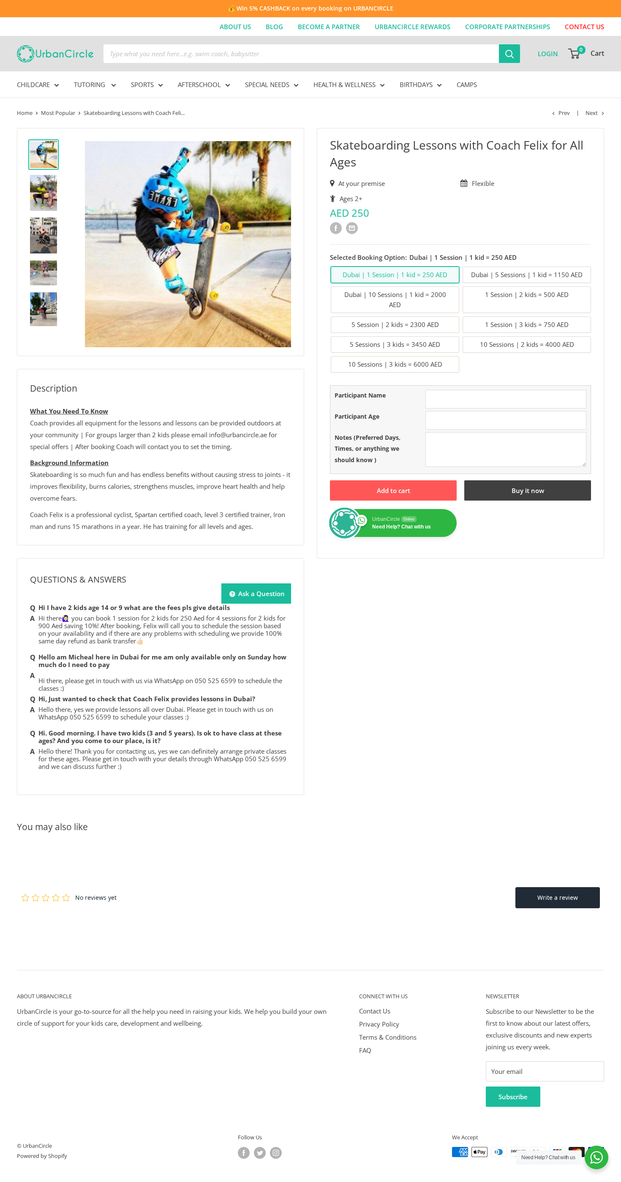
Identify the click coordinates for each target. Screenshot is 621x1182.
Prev (564, 113)
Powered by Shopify (42, 1156)
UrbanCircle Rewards (412, 26)
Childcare (33, 84)
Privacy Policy (379, 1024)
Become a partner (329, 26)
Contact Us (374, 1011)
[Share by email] (352, 227)
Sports (142, 84)
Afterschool (199, 84)
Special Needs (267, 84)
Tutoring (90, 84)
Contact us (584, 26)
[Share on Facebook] (336, 227)
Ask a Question (261, 593)
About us (235, 26)
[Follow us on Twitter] (260, 1153)
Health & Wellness (344, 84)
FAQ (365, 1050)
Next (592, 113)
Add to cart (393, 490)
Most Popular (58, 113)
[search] (301, 53)
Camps (467, 84)
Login (548, 53)
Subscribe (513, 1096)
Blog (274, 26)
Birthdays (416, 84)
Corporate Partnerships (507, 26)
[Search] (509, 53)
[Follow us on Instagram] (276, 1153)
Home (25, 113)
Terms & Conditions (388, 1037)
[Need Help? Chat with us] (596, 1157)
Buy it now (528, 490)
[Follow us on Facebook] (244, 1153)
